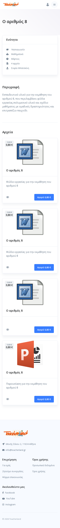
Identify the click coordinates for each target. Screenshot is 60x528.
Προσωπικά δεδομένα (43, 465)
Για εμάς (6, 465)
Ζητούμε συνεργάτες (12, 471)
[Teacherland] (11, 4)
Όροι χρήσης (38, 471)
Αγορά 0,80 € (44, 197)
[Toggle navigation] (54, 4)
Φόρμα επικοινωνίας (12, 477)
